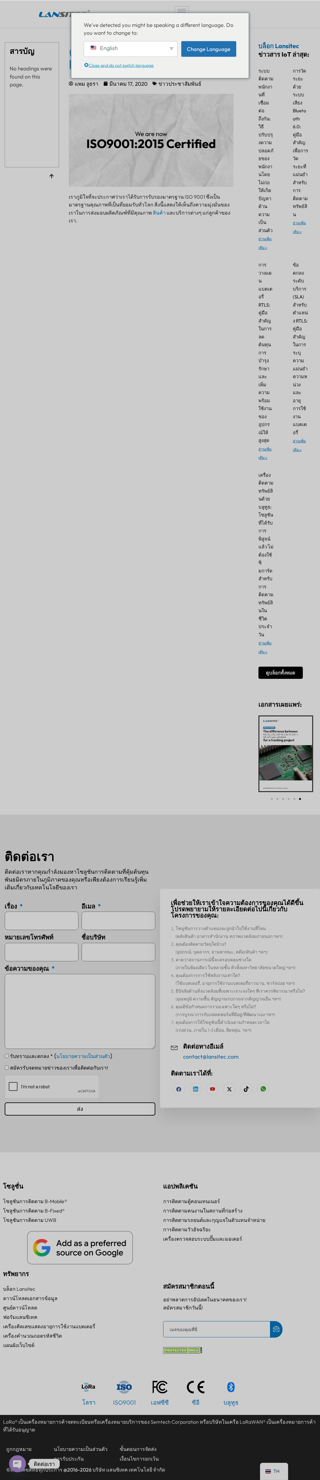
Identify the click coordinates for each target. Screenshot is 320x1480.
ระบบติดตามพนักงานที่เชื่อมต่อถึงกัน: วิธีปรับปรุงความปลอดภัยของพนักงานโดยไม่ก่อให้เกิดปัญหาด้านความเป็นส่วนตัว (265, 150)
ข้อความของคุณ (27, 968)
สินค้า (159, 213)
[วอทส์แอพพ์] (263, 1089)
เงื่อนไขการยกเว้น (139, 1459)
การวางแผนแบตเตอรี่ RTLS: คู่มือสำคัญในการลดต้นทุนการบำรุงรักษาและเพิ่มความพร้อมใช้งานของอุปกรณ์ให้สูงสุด (265, 352)
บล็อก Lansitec (278, 46)
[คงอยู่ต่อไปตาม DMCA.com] (182, 1351)
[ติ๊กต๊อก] (246, 1089)
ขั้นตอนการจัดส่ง (138, 1449)
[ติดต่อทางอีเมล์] (174, 1047)
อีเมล (89, 906)
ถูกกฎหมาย (19, 1449)
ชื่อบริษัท (93, 937)
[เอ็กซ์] (229, 1089)
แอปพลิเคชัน (180, 1186)
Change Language (208, 48)
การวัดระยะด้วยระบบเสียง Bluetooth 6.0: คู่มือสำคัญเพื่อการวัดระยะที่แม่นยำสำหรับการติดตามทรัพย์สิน (300, 142)
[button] (272, 799)
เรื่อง (11, 906)
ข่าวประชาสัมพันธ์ (179, 83)
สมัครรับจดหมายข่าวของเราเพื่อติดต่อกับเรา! (59, 1067)
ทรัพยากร (16, 1274)
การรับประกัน (69, 1459)
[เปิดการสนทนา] (17, 1463)
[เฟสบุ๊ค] (178, 1089)
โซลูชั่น (13, 1186)
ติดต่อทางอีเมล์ (203, 1046)
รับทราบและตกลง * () (61, 1056)
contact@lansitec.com (210, 1056)
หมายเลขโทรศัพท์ (29, 937)
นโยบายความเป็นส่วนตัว (83, 1056)
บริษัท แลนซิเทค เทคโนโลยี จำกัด (128, 1470)
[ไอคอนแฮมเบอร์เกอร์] (182, 10)
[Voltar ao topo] (51, 177)
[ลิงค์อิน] (195, 1089)
